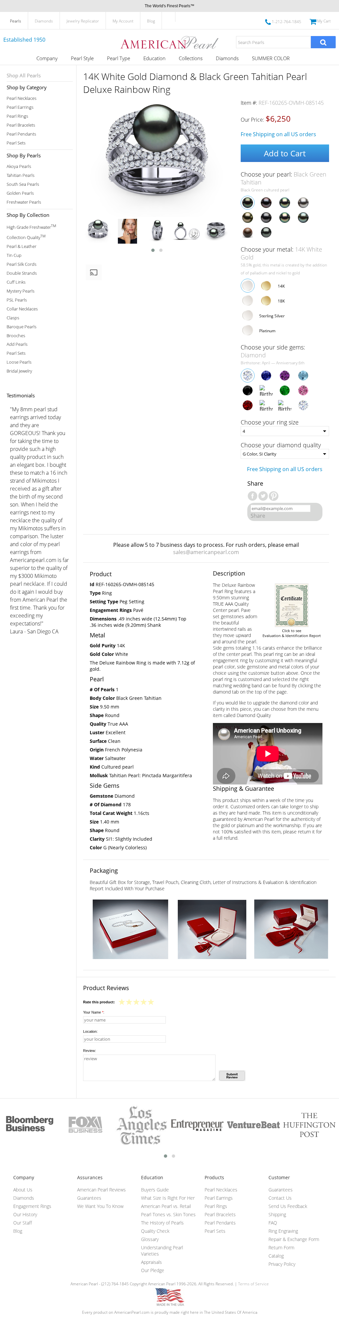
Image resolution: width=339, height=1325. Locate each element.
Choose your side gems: (273, 351)
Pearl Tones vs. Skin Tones (168, 1214)
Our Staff (22, 1223)
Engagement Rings (32, 1206)
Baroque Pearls (21, 327)
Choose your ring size (270, 422)
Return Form (281, 1247)
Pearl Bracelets (21, 125)
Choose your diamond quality (281, 445)
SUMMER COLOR (271, 58)
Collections (191, 58)
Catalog (276, 1256)
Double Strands (22, 273)
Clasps (13, 318)
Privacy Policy (281, 1264)
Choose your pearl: (283, 178)
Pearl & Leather (21, 246)
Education (154, 58)
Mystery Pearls (20, 291)
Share (258, 515)
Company (47, 58)
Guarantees (89, 1198)
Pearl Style (82, 58)
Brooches (16, 336)
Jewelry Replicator (83, 21)
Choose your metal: (281, 253)
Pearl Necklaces (21, 98)
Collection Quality (26, 236)
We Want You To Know (100, 1206)
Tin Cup (14, 255)
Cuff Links (16, 282)
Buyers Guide (155, 1189)
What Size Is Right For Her (168, 1198)
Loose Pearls (19, 362)
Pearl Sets (16, 143)
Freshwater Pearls (24, 202)
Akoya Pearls (19, 166)
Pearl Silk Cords (21, 264)
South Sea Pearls (23, 184)
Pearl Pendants (21, 134)
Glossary (150, 1239)
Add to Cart (285, 153)
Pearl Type (118, 58)
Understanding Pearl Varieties (162, 1250)
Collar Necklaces (22, 309)
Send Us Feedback (287, 1206)
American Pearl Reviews (101, 1189)
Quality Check (155, 1231)
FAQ (272, 1223)
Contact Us (280, 1198)
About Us (22, 1189)
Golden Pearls (20, 193)
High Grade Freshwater (31, 226)
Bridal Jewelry (19, 371)
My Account (123, 21)
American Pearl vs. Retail (166, 1206)
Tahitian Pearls (20, 175)
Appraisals (151, 1262)
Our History (25, 1214)
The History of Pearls (162, 1223)
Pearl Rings (17, 116)
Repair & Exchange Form (293, 1239)
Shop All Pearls (24, 75)
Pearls (15, 21)
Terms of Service (253, 1284)
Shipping (277, 1214)
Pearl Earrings (20, 107)
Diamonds (44, 21)
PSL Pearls (17, 300)
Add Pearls (17, 344)
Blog (151, 21)
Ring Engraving (283, 1231)
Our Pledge (152, 1270)
